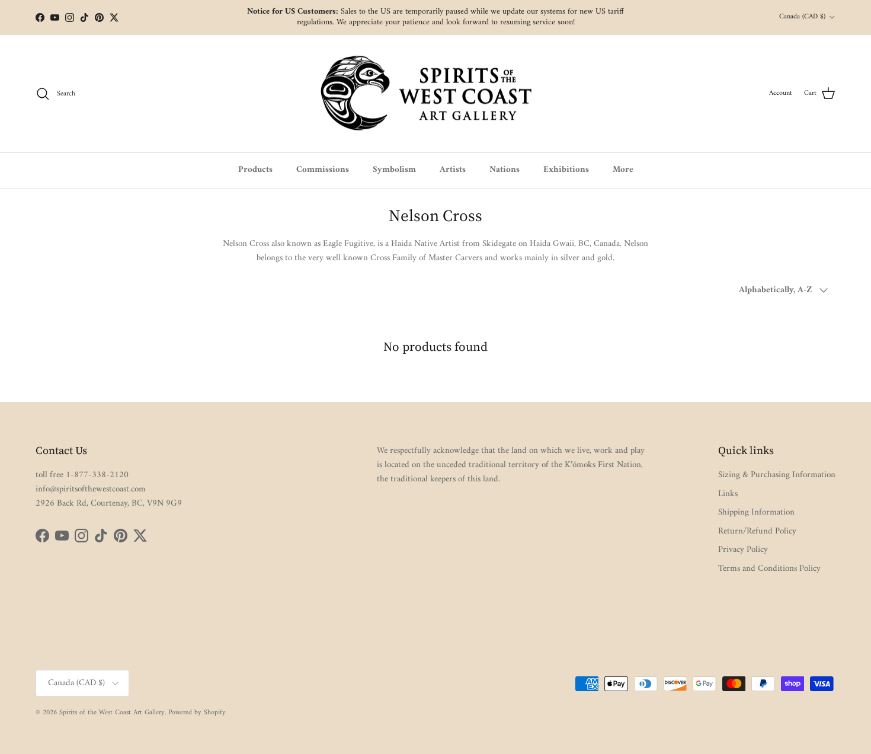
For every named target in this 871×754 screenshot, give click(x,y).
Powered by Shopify (197, 713)
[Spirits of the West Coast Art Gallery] (436, 94)
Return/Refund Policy (757, 531)
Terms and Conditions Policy (769, 569)
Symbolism (394, 170)
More (623, 170)
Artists (453, 170)
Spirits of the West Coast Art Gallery (112, 713)
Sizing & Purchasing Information (776, 475)
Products (255, 170)
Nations (504, 170)
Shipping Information (756, 512)
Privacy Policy (743, 550)
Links (728, 494)
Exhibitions (566, 170)
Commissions (322, 170)
